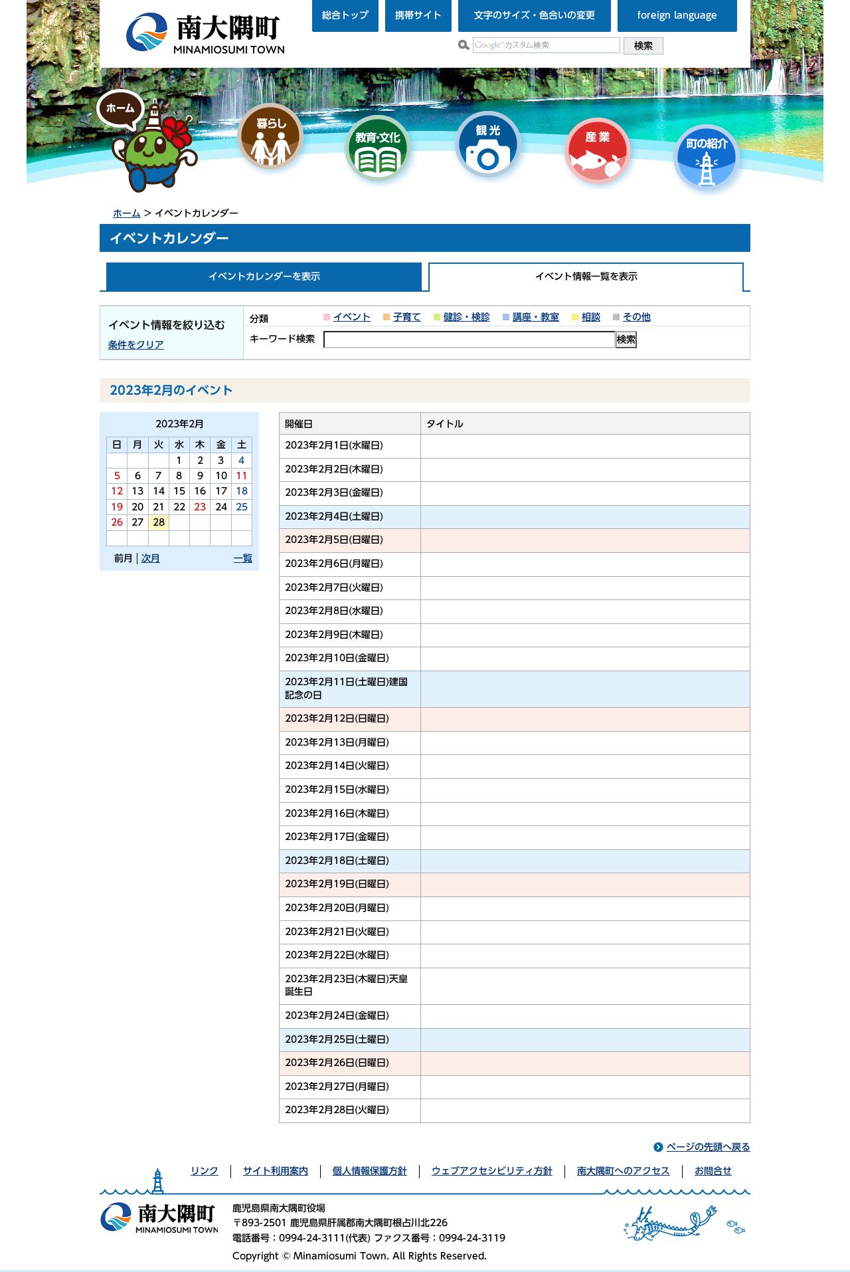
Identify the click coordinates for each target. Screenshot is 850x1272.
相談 (591, 317)
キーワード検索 (282, 339)
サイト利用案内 (275, 1171)
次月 (150, 558)
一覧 (243, 558)
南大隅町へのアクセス (623, 1171)
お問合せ (713, 1171)
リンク (204, 1171)
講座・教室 (536, 317)
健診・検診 (467, 317)
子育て (407, 317)
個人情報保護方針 (370, 1171)
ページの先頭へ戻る (708, 1147)
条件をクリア (136, 345)
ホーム (127, 213)
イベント (352, 317)
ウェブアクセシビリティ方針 (492, 1171)
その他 (637, 317)
